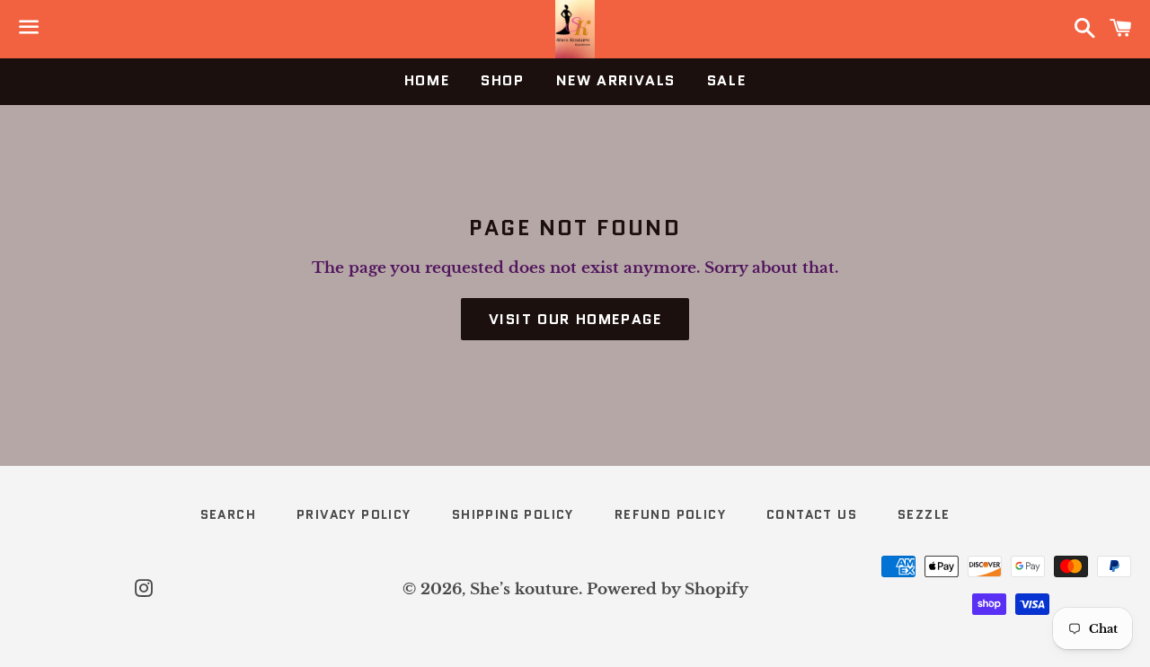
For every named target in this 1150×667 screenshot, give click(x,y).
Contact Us (811, 514)
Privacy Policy (353, 514)
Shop (502, 80)
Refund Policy (670, 514)
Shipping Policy (513, 514)
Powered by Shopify (667, 589)
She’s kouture (524, 589)
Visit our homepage (575, 319)
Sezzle (924, 514)
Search (228, 514)
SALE (726, 80)
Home (426, 80)
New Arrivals (616, 80)
